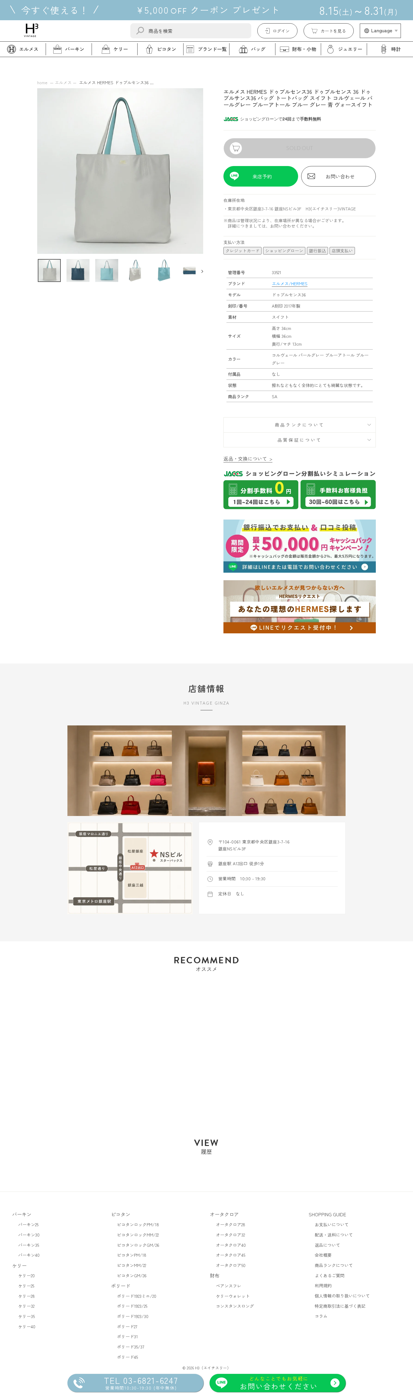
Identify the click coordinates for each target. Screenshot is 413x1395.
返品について (327, 1245)
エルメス (63, 82)
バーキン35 (28, 1245)
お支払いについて (332, 1224)
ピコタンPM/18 (131, 1255)
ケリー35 (26, 1316)
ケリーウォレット (233, 1296)
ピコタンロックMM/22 (138, 1235)
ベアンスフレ (228, 1286)
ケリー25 (26, 1286)
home (42, 82)
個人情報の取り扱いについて (342, 1296)
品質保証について (300, 440)
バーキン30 (29, 1235)
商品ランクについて (300, 424)
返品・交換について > (247, 458)
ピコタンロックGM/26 (138, 1245)
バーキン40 (29, 1255)
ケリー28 (26, 1296)
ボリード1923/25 (132, 1306)
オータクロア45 (230, 1255)
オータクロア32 (230, 1235)
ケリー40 (26, 1326)
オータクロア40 (231, 1245)
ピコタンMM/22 (131, 1265)
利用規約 (323, 1285)
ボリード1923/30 (132, 1316)
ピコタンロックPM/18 (138, 1224)
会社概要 (323, 1255)
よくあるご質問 (329, 1275)
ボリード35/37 (130, 1347)
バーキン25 (28, 1224)
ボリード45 (127, 1357)
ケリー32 (26, 1306)
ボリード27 (127, 1326)
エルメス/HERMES (289, 283)
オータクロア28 (230, 1224)
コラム (321, 1316)
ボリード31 (127, 1336)
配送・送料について (334, 1235)
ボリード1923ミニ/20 (136, 1296)
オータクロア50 (231, 1265)
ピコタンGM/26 (132, 1275)
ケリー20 (26, 1275)
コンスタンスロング (235, 1306)
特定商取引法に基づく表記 (340, 1306)
